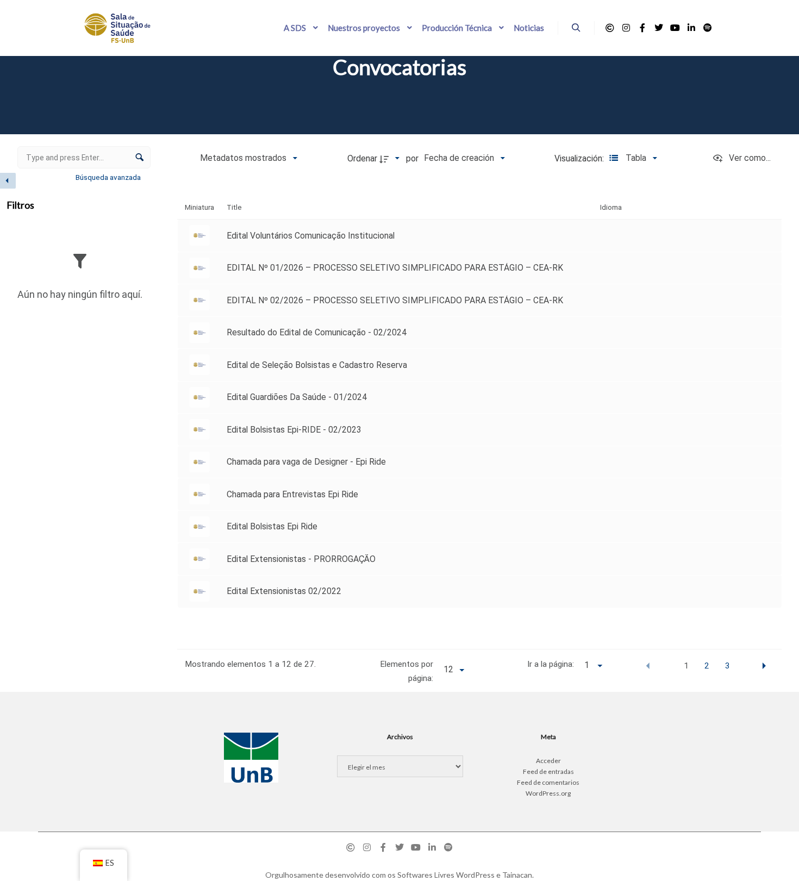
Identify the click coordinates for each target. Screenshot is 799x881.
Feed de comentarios (548, 782)
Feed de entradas (548, 771)
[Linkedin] (691, 28)
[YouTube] (675, 28)
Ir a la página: (550, 664)
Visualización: (580, 158)
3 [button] (727, 666)
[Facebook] (642, 28)
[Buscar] (576, 28)
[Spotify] (708, 28)
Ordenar (362, 158)
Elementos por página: (406, 671)
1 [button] (686, 666)
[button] (647, 665)
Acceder (548, 761)
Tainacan (517, 874)
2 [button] (706, 666)
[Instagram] (626, 28)
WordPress (475, 874)
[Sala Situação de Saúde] (117, 28)
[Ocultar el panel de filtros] (8, 181)
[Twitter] (659, 28)
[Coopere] (610, 28)
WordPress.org (548, 793)
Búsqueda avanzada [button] (109, 177)
